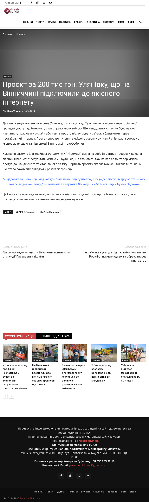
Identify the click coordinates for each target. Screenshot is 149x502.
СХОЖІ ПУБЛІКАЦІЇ (19, 336)
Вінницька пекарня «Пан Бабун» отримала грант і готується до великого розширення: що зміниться (73, 377)
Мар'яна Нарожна (49, 211)
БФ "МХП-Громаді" (26, 211)
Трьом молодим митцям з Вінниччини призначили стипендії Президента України (36, 254)
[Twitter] (44, 2)
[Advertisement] (74, 304)
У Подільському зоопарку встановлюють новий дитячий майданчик (101, 373)
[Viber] (63, 229)
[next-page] (11, 396)
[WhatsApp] (72, 229)
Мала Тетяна (14, 111)
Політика (65, 21)
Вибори (78, 21)
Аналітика (93, 21)
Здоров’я (108, 21)
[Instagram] (38, 2)
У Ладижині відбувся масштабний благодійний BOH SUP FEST (131, 373)
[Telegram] (54, 229)
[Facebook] (31, 2)
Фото (121, 21)
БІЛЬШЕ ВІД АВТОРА (54, 336)
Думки (52, 21)
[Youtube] (50, 2)
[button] (140, 22)
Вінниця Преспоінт (31, 498)
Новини (28, 21)
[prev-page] (5, 396)
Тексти (40, 21)
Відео (130, 21)
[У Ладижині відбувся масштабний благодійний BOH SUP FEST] (133, 353)
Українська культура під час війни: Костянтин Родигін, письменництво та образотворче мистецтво (115, 256)
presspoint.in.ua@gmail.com (88, 465)
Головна (7, 34)
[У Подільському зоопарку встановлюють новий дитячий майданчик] (104, 353)
